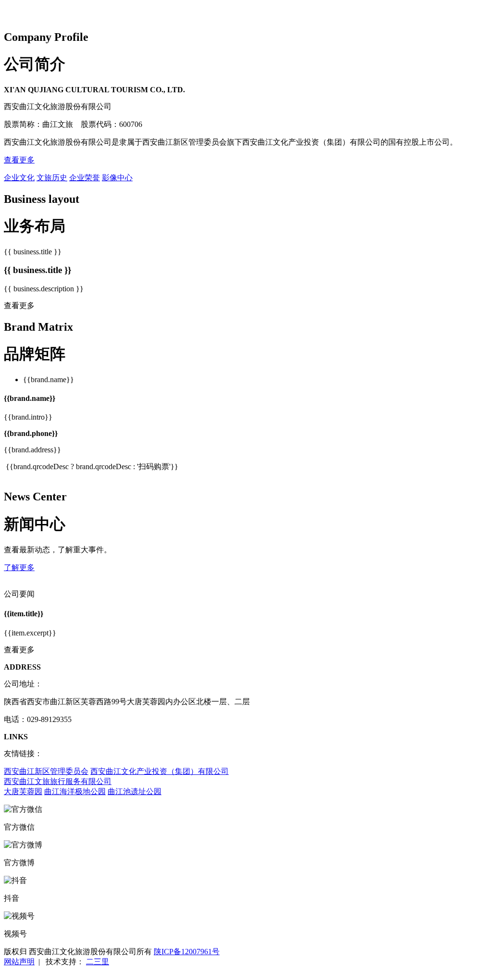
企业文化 (19, 178)
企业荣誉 (84, 178)
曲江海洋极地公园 (75, 791)
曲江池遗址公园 (134, 791)
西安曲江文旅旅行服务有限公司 (57, 781)
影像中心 (117, 178)
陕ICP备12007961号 (187, 951)
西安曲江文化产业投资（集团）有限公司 (159, 771)
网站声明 (19, 962)
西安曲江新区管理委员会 (46, 771)
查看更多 (19, 160)
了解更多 (19, 567)
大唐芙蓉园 (23, 791)
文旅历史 (52, 178)
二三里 (97, 962)
